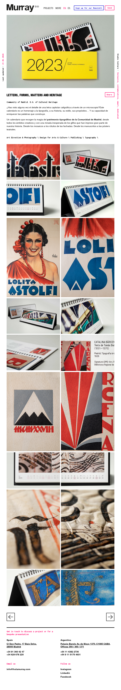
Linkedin (65, 673)
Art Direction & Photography (21, 137)
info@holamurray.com (18, 669)
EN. (64, 8)
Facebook (65, 677)
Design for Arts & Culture (53, 137)
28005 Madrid (14, 646)
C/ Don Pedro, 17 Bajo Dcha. (22, 644)
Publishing (76, 137)
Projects (48, 8)
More (58, 8)
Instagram (65, 669)
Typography (90, 137)
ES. (69, 8)
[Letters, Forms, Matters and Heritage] (33, 162)
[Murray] (22, 8)
